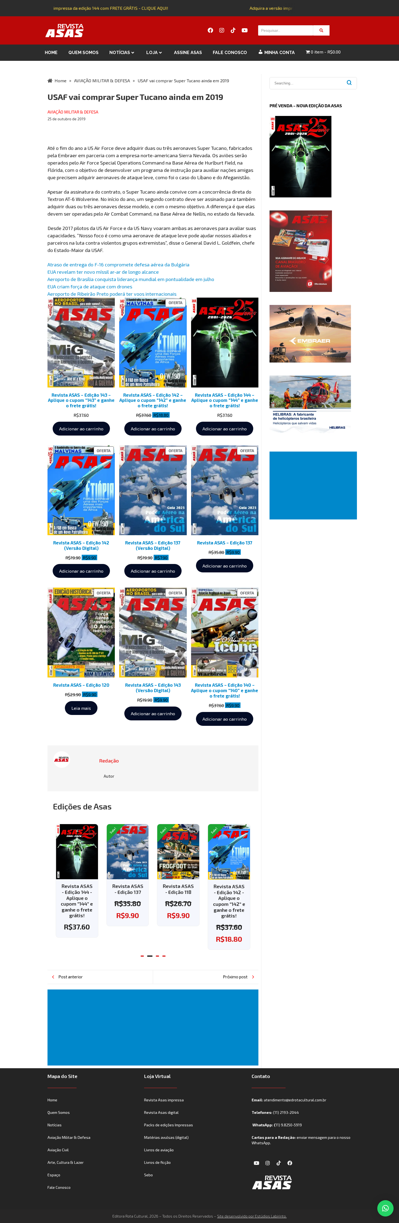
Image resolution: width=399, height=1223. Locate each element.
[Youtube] (244, 30)
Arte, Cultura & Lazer (65, 1162)
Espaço (53, 1174)
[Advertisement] (154, 1027)
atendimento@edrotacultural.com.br (295, 1100)
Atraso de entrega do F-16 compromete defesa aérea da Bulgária (118, 264)
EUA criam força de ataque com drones (89, 286)
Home (51, 52)
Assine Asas (188, 52)
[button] (142, 956)
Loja (152, 52)
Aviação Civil (58, 1150)
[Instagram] (221, 30)
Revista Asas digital (161, 1112)
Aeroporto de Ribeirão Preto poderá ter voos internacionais (111, 294)
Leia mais (81, 708)
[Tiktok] (233, 30)
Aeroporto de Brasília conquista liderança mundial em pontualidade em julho (130, 279)
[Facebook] (210, 30)
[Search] (321, 30)
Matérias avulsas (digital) (166, 1137)
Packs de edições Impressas (168, 1125)
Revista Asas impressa (164, 1100)
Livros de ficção (157, 1162)
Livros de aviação (159, 1150)
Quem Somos (83, 52)
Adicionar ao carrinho (81, 428)
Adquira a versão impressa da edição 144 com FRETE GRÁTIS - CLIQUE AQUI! (85, 8)
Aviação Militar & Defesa (68, 1137)
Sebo (148, 1174)
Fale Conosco (230, 52)
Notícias (119, 52)
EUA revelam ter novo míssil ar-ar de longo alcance (103, 272)
